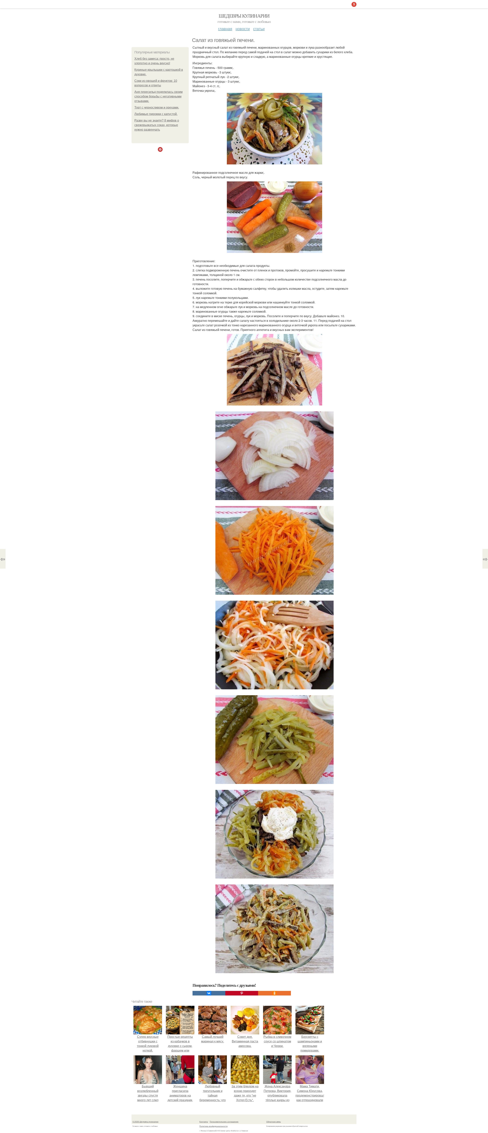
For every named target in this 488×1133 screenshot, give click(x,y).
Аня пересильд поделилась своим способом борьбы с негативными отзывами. (158, 96)
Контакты (203, 1121)
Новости (243, 28)
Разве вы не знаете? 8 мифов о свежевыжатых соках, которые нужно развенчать (156, 125)
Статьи (259, 28)
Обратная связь (273, 1121)
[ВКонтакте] (209, 993)
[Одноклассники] (274, 993)
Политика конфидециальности (213, 1126)
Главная (225, 28)
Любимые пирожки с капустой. (155, 114)
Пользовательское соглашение (224, 1121)
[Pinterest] (241, 993)
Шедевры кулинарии (244, 15)
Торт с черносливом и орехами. (156, 107)
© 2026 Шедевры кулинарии (145, 1121)
